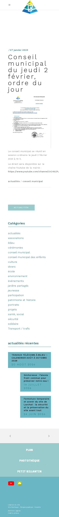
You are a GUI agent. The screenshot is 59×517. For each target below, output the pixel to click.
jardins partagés (18, 285)
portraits (13, 304)
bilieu (11, 242)
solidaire (13, 323)
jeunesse (13, 290)
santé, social (16, 314)
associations (16, 238)
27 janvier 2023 (19, 50)
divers (11, 266)
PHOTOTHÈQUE (29, 460)
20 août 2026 (24, 364)
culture (12, 261)
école (11, 271)
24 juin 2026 (35, 414)
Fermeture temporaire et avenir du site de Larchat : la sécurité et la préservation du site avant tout (36, 405)
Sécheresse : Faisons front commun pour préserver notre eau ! (36, 378)
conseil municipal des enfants (27, 257)
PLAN (29, 449)
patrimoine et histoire (22, 299)
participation (16, 295)
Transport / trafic (19, 328)
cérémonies (15, 247)
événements (16, 280)
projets (12, 309)
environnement (17, 276)
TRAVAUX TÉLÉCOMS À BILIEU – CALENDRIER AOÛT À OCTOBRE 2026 (30, 358)
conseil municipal (33, 181)
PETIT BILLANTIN (29, 471)
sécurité (13, 318)
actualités (14, 181)
